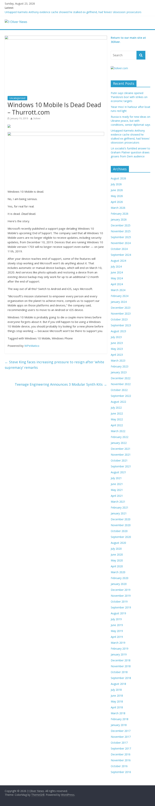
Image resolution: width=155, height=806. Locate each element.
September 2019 (121, 607)
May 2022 (117, 419)
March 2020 (118, 572)
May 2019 (117, 631)
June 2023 (117, 343)
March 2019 (118, 642)
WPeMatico (31, 346)
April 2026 (117, 202)
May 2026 (117, 196)
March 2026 (118, 208)
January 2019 (119, 654)
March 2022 (118, 431)
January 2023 (119, 372)
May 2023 (117, 349)
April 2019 (117, 637)
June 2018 (117, 695)
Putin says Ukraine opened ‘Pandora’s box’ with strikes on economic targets (129, 97)
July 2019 (116, 619)
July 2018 (116, 689)
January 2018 (119, 725)
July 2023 (116, 337)
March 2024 (118, 290)
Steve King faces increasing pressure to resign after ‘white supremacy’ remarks (54, 365)
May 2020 (117, 560)
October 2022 (119, 390)
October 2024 (119, 249)
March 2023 (118, 360)
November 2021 (121, 454)
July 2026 (116, 184)
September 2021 (121, 466)
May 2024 (117, 278)
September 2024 (121, 255)
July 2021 (116, 478)
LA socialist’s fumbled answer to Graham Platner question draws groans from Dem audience (130, 152)
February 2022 (119, 437)
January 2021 (119, 513)
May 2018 (117, 701)
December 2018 (120, 660)
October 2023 (119, 319)
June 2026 (117, 190)
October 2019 (119, 601)
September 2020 (121, 537)
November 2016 (121, 760)
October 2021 (119, 460)
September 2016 (121, 772)
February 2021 (119, 507)
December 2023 (120, 307)
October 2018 (119, 672)
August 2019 (118, 613)
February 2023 (119, 366)
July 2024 (116, 266)
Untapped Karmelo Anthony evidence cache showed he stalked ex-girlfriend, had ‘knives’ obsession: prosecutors (73, 12)
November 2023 (121, 313)
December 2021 (120, 448)
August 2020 (118, 543)
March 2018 (118, 713)
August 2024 (118, 260)
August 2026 (118, 178)
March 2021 (118, 501)
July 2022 (116, 407)
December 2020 (120, 519)
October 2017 (119, 742)
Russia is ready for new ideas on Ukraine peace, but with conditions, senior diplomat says (130, 120)
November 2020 (121, 525)
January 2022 (119, 443)
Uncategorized (17, 98)
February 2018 (119, 719)
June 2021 (117, 484)
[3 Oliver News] (16, 22)
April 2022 (117, 425)
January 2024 (119, 302)
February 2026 (119, 213)
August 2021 (118, 472)
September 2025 (121, 237)
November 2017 (121, 737)
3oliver (37, 118)
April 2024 (117, 284)
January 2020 (119, 584)
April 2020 (117, 566)
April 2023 (117, 354)
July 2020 (116, 548)
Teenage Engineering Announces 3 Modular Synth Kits (61, 384)
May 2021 (117, 490)
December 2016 (120, 754)
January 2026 (119, 219)
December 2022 (120, 378)
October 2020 (119, 531)
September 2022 (121, 396)
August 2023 (118, 331)
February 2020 (119, 578)
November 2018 (121, 666)
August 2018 (118, 684)
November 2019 (121, 595)
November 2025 (121, 231)
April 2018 (117, 707)
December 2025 (120, 225)
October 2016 (119, 766)
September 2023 (121, 325)
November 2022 (121, 384)
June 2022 (117, 413)
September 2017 (121, 748)
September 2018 (121, 678)
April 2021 (117, 496)
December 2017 (120, 731)
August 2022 (118, 401)
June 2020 (117, 554)
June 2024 (117, 272)
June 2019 (117, 625)
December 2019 (120, 590)
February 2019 (119, 648)
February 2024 (119, 296)
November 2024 (121, 243)
